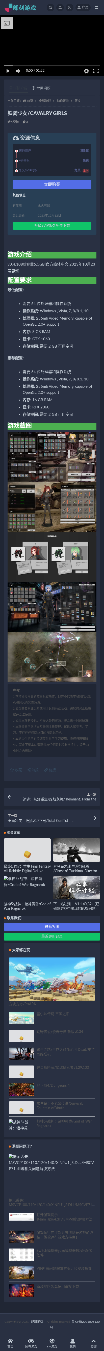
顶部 (94, 1346)
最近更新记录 (52, 936)
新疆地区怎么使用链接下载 (58, 1286)
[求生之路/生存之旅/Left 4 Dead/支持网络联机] (21, 1055)
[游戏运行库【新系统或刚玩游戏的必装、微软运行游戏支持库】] (21, 1238)
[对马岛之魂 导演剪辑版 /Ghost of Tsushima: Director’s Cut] (76, 851)
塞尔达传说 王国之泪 (53, 1014)
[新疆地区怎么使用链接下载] (21, 1291)
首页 (30, 100)
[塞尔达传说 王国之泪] (21, 1018)
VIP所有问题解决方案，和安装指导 (64, 1268)
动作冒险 (63, 100)
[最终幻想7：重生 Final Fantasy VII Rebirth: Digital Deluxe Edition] (27, 856)
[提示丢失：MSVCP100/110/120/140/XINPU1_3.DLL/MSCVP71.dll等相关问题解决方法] (52, 1163)
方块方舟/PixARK (22, 1004)
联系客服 (52, 926)
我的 (73, 1346)
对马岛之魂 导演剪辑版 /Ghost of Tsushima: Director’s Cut (76, 871)
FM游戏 (52, 1346)
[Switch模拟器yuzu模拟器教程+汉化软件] (21, 1258)
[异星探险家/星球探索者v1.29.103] (21, 1075)
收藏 (18, 770)
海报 (35, 770)
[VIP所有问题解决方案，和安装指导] (21, 1273)
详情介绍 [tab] (20, 88)
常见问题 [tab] (43, 88)
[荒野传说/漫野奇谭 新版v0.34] (21, 1039)
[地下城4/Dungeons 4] (21, 1090)
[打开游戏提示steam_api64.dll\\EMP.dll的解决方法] (21, 1217)
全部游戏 (45, 100)
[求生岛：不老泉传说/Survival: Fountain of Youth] (21, 1110)
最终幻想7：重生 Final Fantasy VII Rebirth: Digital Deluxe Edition (27, 871)
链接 (52, 770)
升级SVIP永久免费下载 (52, 225)
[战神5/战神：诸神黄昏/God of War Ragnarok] (27, 882)
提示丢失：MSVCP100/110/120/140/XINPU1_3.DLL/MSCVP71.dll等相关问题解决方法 (52, 1205)
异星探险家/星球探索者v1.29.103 (63, 1068)
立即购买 (52, 185)
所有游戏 (31, 1346)
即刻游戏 (37, 1321)
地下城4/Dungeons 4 (53, 1085)
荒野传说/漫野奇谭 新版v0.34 (60, 1032)
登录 (85, 7)
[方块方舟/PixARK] (52, 981)
